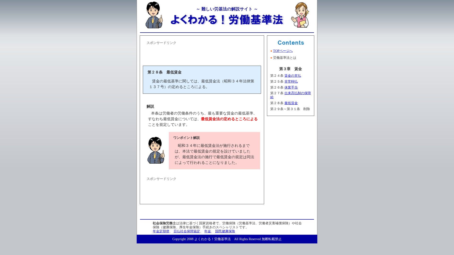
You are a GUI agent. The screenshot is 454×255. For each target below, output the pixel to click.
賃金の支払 (292, 75)
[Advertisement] (202, 53)
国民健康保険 (225, 231)
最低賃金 (291, 103)
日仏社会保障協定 (187, 231)
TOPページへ (283, 51)
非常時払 (291, 81)
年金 (207, 231)
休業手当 (291, 87)
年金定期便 (161, 231)
